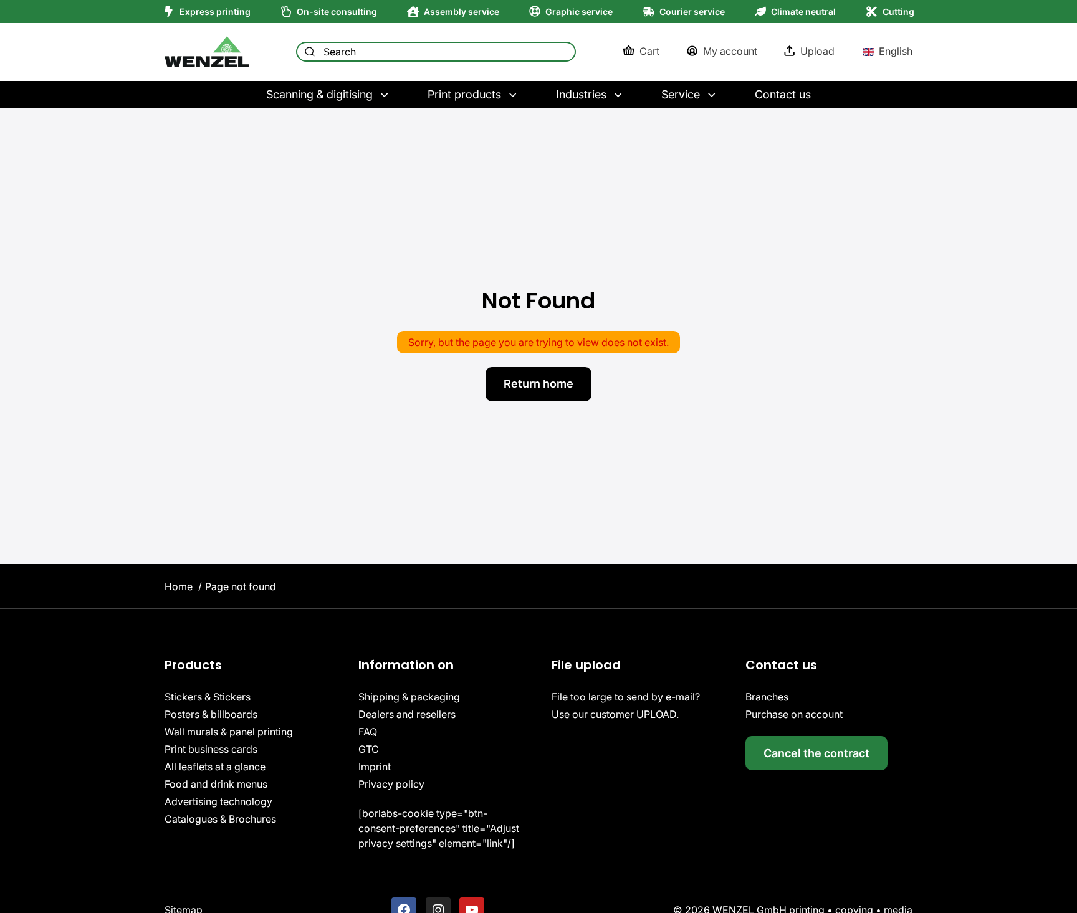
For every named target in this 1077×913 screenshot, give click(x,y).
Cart (649, 51)
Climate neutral (803, 11)
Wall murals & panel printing (229, 731)
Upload (817, 51)
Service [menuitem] (680, 94)
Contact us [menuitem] (783, 94)
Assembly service (461, 11)
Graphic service (579, 11)
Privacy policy (391, 784)
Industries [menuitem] (581, 94)
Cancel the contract (816, 753)
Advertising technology (218, 801)
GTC (368, 749)
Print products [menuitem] (464, 94)
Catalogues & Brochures (220, 819)
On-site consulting (337, 11)
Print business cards (211, 749)
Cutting (898, 11)
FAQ (367, 731)
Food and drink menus (216, 784)
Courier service (692, 11)
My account (730, 51)
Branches (766, 697)
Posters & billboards (211, 714)
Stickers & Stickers (208, 697)
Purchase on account (794, 714)
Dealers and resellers (407, 714)
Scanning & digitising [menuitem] (319, 94)
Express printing (215, 11)
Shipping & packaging (409, 697)
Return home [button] (538, 383)
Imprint (374, 766)
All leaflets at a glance (215, 766)
